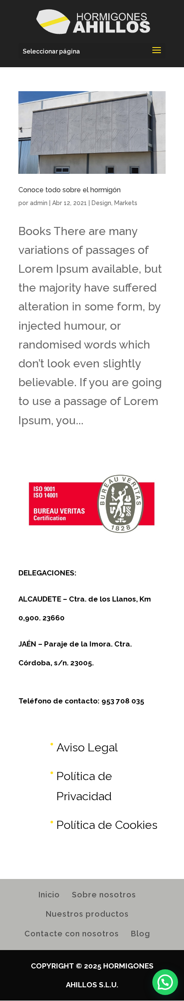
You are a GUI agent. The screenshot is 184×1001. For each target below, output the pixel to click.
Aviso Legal (87, 747)
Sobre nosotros (104, 894)
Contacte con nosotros (71, 933)
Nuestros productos (87, 913)
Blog (140, 933)
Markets (125, 203)
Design (101, 203)
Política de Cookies (106, 824)
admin (38, 203)
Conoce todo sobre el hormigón (69, 190)
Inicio (49, 894)
